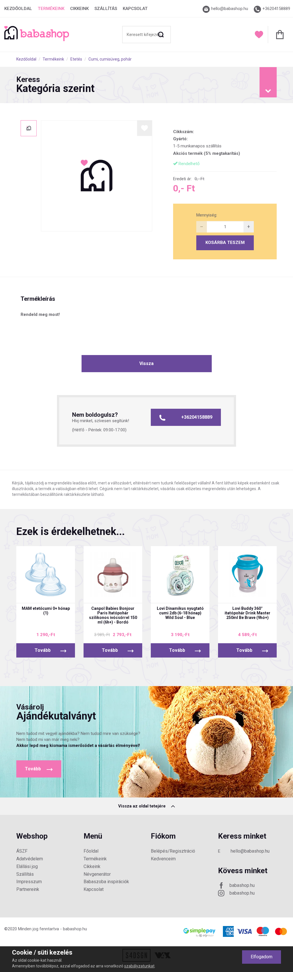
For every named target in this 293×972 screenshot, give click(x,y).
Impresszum (29, 881)
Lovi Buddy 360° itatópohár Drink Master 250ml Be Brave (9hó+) (247, 613)
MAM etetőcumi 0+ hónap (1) (46, 610)
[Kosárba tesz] (63, 595)
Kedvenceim (163, 858)
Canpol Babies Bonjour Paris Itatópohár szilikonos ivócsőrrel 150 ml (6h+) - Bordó (113, 615)
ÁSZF (21, 851)
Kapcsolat (135, 8)
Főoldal (91, 851)
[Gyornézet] (29, 595)
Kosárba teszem (225, 242)
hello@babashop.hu (250, 851)
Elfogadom (261, 956)
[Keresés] (161, 34)
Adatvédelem (29, 858)
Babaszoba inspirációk (106, 881)
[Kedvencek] (259, 34)
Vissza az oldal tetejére (142, 806)
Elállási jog (27, 866)
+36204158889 (196, 417)
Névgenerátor (97, 874)
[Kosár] (278, 34)
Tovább (43, 650)
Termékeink (51, 8)
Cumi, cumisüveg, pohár (110, 59)
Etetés (76, 59)
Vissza (146, 363)
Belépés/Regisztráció (173, 851)
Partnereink (27, 889)
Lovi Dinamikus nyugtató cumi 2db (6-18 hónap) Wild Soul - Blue (180, 613)
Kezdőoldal (18, 8)
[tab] (146, 85)
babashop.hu (242, 885)
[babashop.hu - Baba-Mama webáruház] (36, 39)
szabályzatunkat (139, 966)
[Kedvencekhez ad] (144, 128)
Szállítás (105, 8)
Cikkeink (79, 8)
